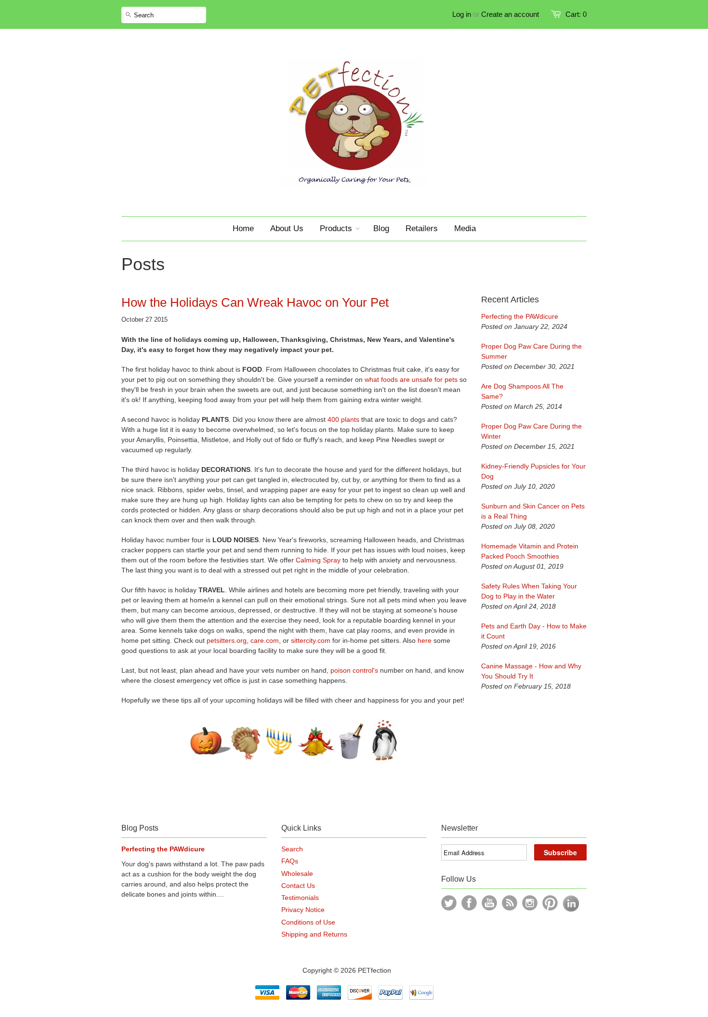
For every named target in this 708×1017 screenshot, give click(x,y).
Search (292, 849)
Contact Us (298, 885)
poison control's (354, 670)
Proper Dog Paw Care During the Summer (531, 351)
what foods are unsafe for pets (410, 379)
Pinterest (550, 903)
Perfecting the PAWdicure (519, 316)
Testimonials (300, 897)
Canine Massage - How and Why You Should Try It (531, 671)
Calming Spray (318, 560)
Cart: (576, 14)
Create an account (510, 14)
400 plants (343, 419)
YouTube (489, 903)
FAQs (289, 861)
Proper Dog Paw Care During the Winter (531, 431)
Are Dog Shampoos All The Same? (522, 391)
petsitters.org (227, 640)
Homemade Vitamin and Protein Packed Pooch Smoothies (529, 551)
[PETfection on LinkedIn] (571, 909)
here (425, 640)
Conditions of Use (308, 922)
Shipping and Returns (314, 934)
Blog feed (509, 903)
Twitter (449, 903)
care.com (264, 640)
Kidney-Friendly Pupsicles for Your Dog (533, 471)
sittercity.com (310, 640)
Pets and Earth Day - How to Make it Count (534, 631)
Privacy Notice (303, 909)
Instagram (530, 903)
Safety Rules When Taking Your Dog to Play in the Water (529, 591)
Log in (461, 14)
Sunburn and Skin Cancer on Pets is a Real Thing (533, 511)
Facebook (469, 903)
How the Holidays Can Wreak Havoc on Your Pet (255, 302)
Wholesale (297, 873)
